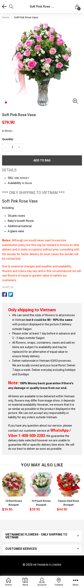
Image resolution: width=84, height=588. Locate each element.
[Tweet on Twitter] (10, 294)
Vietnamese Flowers (47, 564)
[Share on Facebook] (4, 294)
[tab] (42, 536)
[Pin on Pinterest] (16, 294)
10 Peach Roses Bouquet (41, 502)
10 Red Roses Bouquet (13, 502)
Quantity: (8, 139)
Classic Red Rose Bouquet (68, 502)
